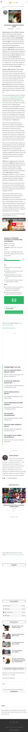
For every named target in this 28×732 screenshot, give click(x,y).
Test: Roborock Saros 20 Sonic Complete (18, 643)
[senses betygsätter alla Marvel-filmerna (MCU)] (14, 495)
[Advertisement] (14, 347)
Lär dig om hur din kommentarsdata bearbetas (15, 554)
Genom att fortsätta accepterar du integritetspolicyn (13, 689)
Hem (3, 6)
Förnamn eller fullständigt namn (8, 678)
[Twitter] (14, 722)
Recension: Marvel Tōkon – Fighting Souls (18, 635)
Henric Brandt (11, 28)
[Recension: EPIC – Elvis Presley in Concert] (6, 628)
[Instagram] (17, 722)
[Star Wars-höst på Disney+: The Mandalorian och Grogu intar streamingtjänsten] (6, 660)
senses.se (15, 727)
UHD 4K (11, 6)
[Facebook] (11, 722)
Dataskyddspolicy (20, 727)
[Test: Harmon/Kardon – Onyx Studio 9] (6, 652)
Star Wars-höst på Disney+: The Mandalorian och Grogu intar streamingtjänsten (18, 660)
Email (3, 683)
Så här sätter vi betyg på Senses (8, 328)
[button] (3, 499)
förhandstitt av (12, 97)
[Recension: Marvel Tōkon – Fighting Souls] (6, 636)
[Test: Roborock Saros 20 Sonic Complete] (6, 644)
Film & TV (7, 6)
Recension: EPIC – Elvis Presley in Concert (17, 626)
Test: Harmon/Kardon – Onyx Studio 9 (17, 651)
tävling (15, 215)
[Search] (26, 2)
